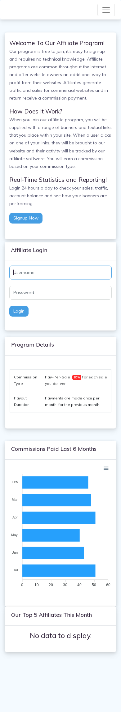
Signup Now (25, 218)
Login (19, 311)
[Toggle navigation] (106, 10)
